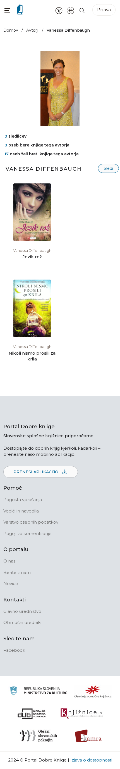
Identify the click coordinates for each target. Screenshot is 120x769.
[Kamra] (88, 736)
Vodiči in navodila (21, 511)
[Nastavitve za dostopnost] (59, 10)
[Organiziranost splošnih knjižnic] (93, 691)
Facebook (14, 650)
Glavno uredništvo (22, 611)
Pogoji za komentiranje (27, 533)
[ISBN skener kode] (70, 10)
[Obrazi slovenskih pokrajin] (38, 736)
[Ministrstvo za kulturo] (38, 692)
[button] (7, 10)
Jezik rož (32, 256)
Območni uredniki (22, 622)
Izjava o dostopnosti (91, 760)
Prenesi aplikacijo (36, 471)
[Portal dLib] (31, 714)
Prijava (104, 9)
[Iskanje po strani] (82, 10)
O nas (9, 561)
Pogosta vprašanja (22, 499)
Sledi (108, 168)
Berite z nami (17, 572)
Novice (10, 583)
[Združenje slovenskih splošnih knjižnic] (82, 713)
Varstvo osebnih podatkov (30, 522)
